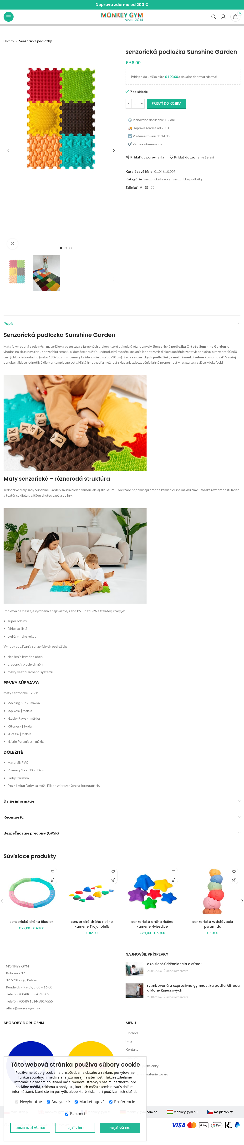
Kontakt (132, 1049)
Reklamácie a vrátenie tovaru (147, 1074)
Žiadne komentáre (176, 971)
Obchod (132, 1033)
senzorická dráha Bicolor (31, 921)
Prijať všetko (120, 1128)
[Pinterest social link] (146, 187)
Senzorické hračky (156, 179)
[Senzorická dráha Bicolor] (31, 891)
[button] (8, 150)
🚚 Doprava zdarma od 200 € (149, 128)
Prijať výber (75, 1128)
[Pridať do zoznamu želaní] (53, 871)
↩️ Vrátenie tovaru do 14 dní (149, 136)
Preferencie (124, 1101)
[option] (61, 248)
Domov (9, 41)
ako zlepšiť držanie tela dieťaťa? (174, 964)
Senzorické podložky (35, 41)
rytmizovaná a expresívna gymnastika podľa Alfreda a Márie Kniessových (193, 988)
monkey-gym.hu (186, 1112)
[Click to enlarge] (12, 244)
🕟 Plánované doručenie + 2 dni (151, 120)
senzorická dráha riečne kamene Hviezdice (152, 924)
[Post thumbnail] (134, 969)
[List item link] (61, 973)
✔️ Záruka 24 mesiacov (145, 144)
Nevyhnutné (31, 1101)
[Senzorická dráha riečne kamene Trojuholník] (92, 891)
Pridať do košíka (166, 103)
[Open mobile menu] (8, 16)
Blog (129, 1041)
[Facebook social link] (140, 187)
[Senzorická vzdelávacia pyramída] (213, 891)
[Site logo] (122, 16)
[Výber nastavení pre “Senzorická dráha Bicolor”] (53, 880)
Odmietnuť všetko (30, 1128)
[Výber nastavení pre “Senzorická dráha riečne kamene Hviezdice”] (173, 880)
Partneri (77, 1113)
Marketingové (92, 1101)
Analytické (60, 1101)
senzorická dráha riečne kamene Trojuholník (92, 924)
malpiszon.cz (223, 1112)
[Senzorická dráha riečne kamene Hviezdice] (152, 891)
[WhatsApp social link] (152, 187)
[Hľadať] (214, 16)
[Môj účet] (223, 16)
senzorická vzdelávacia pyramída (212, 924)
